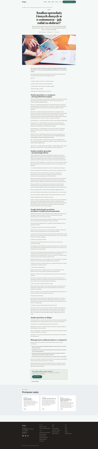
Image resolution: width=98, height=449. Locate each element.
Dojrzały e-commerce (43, 426)
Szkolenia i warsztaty (42, 439)
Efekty (53, 1)
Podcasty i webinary (55, 428)
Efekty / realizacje (55, 433)
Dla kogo (45, 1)
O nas (60, 1)
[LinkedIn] (23, 436)
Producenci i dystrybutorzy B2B (44, 428)
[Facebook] (25, 436)
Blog (53, 426)
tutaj (64, 167)
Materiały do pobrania (55, 431)
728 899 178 (24, 433)
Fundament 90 (41, 441)
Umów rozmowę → (37, 376)
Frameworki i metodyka (56, 430)
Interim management (42, 434)
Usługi (49, 1)
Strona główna (24, 7)
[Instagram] (28, 436)
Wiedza (56, 1)
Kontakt (66, 431)
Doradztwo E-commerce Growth (44, 432)
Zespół (66, 428)
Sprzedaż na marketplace (43, 437)
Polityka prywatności (68, 433)
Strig (24, 2)
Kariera (66, 430)
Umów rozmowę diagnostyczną (69, 1)
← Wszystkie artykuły (35, 381)
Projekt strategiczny (42, 435)
